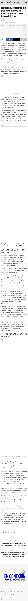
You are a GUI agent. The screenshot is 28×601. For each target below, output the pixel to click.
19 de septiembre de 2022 (9, 22)
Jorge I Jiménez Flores (12, 20)
